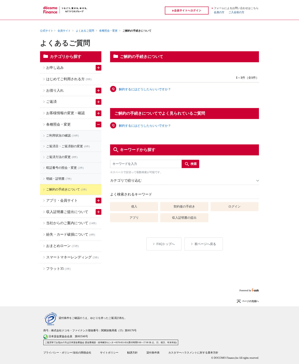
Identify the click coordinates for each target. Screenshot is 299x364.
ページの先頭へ (250, 301)
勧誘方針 (132, 352)
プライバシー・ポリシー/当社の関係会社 (67, 352)
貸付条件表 (153, 352)
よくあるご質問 (85, 30)
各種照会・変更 (108, 30)
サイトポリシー (109, 352)
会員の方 (219, 12)
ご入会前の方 (236, 12)
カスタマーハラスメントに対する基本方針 (193, 352)
